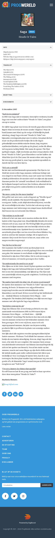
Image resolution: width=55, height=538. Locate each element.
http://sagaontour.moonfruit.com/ (22, 57)
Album (32, 32)
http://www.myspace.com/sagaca (22, 59)
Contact (6, 436)
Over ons (6, 453)
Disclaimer (7, 462)
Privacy (6, 458)
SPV (9, 54)
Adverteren (8, 441)
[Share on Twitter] (9, 394)
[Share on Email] (20, 394)
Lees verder (6, 427)
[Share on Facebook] (4, 394)
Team (4, 449)
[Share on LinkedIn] (15, 394)
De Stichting (8, 445)
